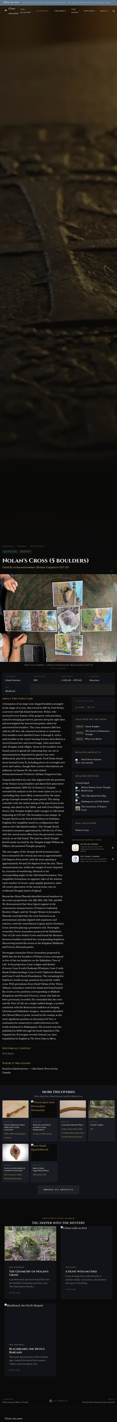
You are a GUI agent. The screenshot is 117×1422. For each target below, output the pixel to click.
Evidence (42, 11)
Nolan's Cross (82, 830)
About (104, 11)
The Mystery (25, 11)
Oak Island (7, 546)
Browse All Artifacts (58, 1190)
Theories (60, 11)
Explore (89, 11)
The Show (74, 11)
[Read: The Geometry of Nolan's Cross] (30, 1262)
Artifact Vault (37, 546)
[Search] (113, 11)
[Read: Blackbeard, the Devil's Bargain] (30, 1340)
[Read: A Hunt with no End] (86, 1262)
